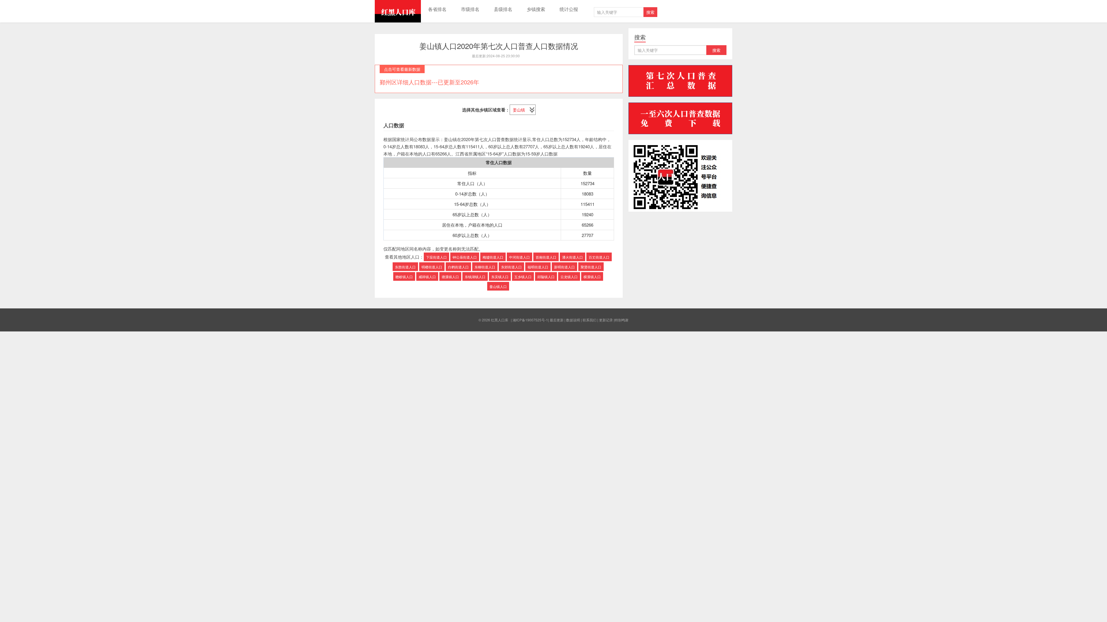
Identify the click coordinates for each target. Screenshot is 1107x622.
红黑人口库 (398, 11)
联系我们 (589, 319)
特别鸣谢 (621, 319)
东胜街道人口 (405, 266)
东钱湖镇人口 (475, 276)
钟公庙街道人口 (465, 257)
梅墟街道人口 (493, 257)
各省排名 (437, 9)
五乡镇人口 (523, 276)
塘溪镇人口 (450, 276)
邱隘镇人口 (546, 276)
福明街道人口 (538, 266)
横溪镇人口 (592, 276)
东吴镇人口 (500, 276)
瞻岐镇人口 (404, 276)
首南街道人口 (546, 257)
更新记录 (606, 319)
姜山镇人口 (498, 286)
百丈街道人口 (599, 257)
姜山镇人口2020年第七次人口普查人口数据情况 (498, 45)
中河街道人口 (519, 257)
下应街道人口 (436, 257)
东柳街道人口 (485, 266)
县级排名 (503, 9)
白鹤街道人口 (458, 266)
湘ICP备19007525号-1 (530, 319)
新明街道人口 (564, 266)
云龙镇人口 (569, 276)
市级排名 (470, 9)
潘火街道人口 (572, 257)
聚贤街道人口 (591, 266)
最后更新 (557, 319)
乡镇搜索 (536, 9)
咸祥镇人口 (427, 276)
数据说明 (573, 319)
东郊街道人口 (511, 266)
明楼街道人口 (431, 266)
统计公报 (569, 9)
